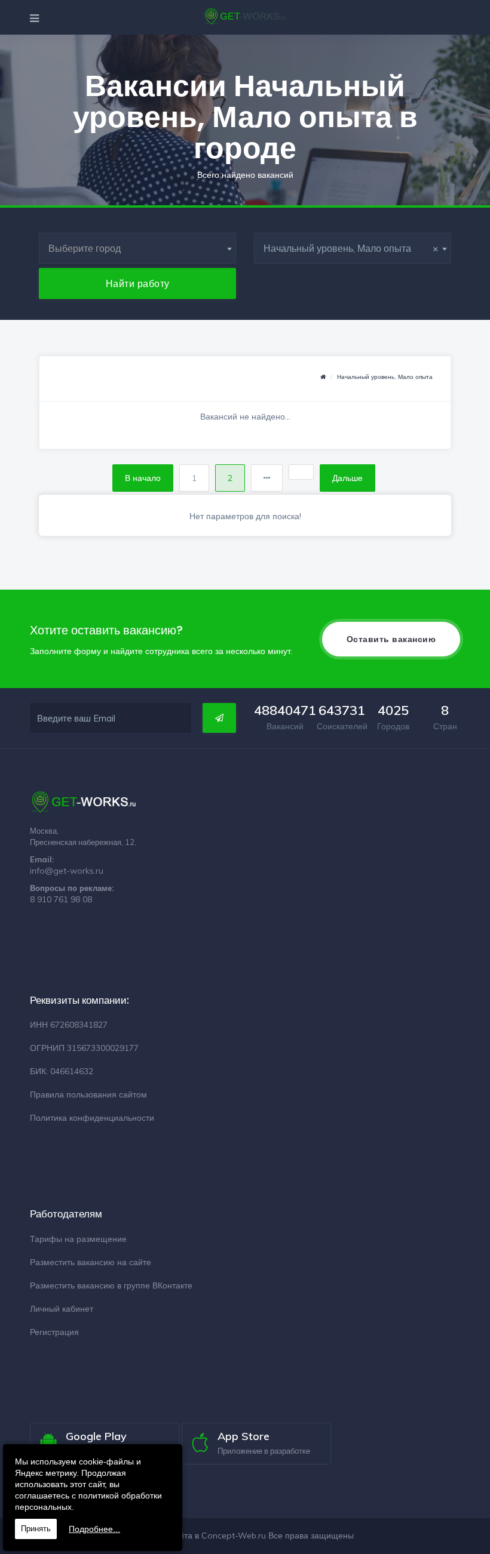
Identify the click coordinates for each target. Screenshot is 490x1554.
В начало (143, 478)
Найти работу (138, 283)
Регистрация (54, 1332)
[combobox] (137, 248)
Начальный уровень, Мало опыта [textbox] (351, 248)
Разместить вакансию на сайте (90, 1262)
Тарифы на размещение (78, 1239)
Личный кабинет (61, 1308)
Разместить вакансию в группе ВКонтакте (111, 1285)
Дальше (347, 478)
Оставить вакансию (391, 639)
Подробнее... (94, 1529)
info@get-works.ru (66, 870)
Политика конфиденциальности (92, 1117)
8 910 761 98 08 (61, 899)
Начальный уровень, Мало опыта (385, 377)
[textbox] (137, 248)
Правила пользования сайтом (88, 1094)
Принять (36, 1528)
